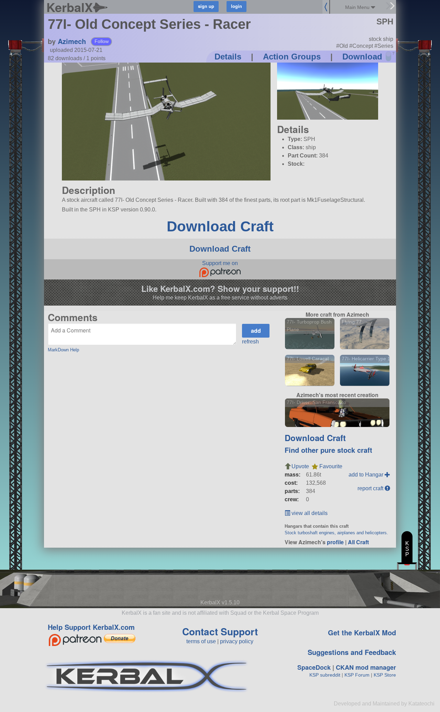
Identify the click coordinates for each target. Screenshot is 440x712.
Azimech (72, 41)
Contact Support (220, 631)
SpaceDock (314, 667)
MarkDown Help (63, 349)
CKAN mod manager (366, 667)
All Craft (358, 542)
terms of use (201, 641)
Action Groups (292, 56)
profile (335, 542)
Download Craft (220, 226)
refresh (250, 341)
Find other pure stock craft (328, 450)
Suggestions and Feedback (352, 652)
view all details (309, 513)
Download (362, 56)
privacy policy (236, 641)
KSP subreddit (324, 675)
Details (227, 56)
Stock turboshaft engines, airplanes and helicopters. (336, 532)
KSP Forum (357, 675)
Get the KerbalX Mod (362, 632)
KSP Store (385, 675)
